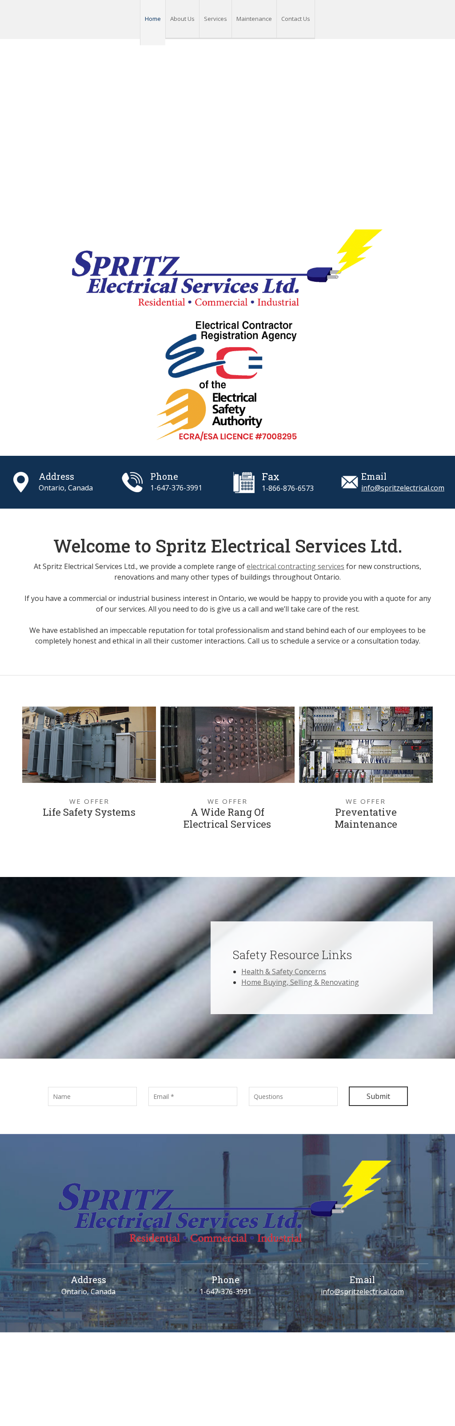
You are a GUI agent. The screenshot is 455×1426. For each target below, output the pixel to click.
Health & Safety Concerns (283, 971)
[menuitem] (152, 22)
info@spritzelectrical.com (402, 488)
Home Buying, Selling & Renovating (300, 982)
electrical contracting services (295, 566)
